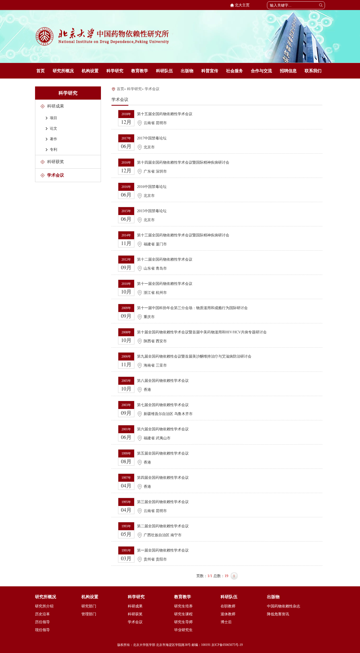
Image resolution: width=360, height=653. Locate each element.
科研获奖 (55, 161)
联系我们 (313, 71)
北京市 (149, 147)
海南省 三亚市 (155, 365)
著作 (53, 139)
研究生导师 (183, 622)
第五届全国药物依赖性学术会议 (163, 453)
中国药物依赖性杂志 (283, 606)
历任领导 (42, 622)
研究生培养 (183, 606)
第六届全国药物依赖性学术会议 (163, 429)
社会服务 (234, 71)
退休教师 (228, 614)
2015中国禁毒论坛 (152, 211)
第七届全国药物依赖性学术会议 (163, 405)
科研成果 (55, 106)
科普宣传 (209, 71)
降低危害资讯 (278, 614)
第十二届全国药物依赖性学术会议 (164, 259)
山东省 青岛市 (155, 268)
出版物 (187, 71)
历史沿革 (42, 614)
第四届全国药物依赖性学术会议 (163, 478)
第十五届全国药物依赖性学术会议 (164, 114)
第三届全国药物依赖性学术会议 (163, 502)
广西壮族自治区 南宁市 (163, 535)
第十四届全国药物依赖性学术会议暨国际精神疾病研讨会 (183, 162)
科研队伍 (164, 71)
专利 (53, 150)
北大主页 (241, 5)
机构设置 (90, 71)
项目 (53, 118)
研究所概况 (63, 71)
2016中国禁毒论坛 (152, 187)
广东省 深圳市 (155, 171)
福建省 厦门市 (155, 244)
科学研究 (114, 71)
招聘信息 (288, 71)
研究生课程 (183, 614)
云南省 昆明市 (155, 123)
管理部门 (88, 614)
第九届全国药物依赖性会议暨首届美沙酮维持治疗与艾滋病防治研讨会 (194, 356)
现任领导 (42, 630)
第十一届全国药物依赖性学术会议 (164, 284)
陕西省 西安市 (155, 341)
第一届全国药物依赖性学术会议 (163, 550)
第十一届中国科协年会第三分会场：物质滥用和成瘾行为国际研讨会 (192, 308)
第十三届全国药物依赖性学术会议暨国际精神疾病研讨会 (183, 235)
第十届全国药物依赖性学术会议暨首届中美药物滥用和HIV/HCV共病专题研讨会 (202, 332)
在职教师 (228, 606)
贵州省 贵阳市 (155, 559)
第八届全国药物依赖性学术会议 (163, 381)
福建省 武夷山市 (157, 438)
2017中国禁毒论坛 (152, 138)
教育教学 (139, 71)
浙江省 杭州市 (155, 293)
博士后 (226, 622)
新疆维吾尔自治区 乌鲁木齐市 (168, 414)
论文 (53, 128)
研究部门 (88, 606)
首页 (40, 71)
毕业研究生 (183, 630)
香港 (147, 390)
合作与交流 (261, 71)
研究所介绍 (44, 606)
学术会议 (55, 175)
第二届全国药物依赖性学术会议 (163, 526)
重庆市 (149, 317)
